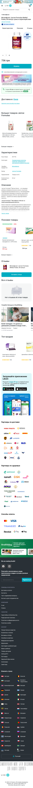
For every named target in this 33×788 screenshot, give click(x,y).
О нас (2, 605)
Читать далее (5, 213)
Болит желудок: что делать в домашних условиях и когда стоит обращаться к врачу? (13, 325)
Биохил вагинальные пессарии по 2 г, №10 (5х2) (9, 240)
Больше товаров (6, 146)
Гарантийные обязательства (9, 615)
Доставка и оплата (6, 590)
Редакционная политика (8, 617)
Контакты (4, 593)
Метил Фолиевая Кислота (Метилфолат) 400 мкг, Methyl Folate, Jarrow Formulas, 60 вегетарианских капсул (10, 135)
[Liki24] (5, 775)
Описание (20, 28)
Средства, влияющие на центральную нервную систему (20, 162)
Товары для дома (6, 651)
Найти (29, 9)
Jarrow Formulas (5, 21)
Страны (3, 608)
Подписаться (27, 580)
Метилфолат (15, 166)
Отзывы (29, 28)
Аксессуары (4, 662)
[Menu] (2, 5)
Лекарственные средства (8, 630)
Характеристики (7, 28)
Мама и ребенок (5, 648)
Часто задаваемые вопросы (9, 595)
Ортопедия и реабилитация (8, 646)
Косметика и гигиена (7, 632)
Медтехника (4, 643)
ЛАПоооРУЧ (4, 654)
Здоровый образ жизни (7, 659)
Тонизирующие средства (19, 160)
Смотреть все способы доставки (10, 103)
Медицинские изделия (7, 640)
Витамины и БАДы (6, 635)
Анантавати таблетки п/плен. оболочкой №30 (9, 355)
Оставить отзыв (16, 274)
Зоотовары (4, 656)
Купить (16, 66)
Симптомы (4, 664)
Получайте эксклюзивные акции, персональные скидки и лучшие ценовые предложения (14, 573)
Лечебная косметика (7, 638)
